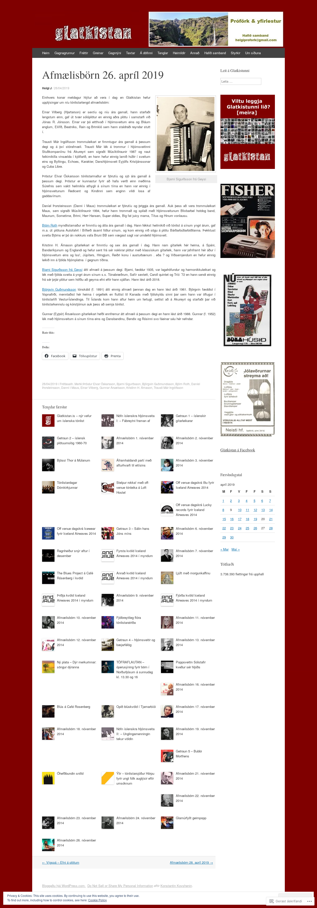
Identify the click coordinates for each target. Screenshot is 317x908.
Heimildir (179, 52)
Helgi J (47, 88)
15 (224, 518)
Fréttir (83, 52)
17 (239, 518)
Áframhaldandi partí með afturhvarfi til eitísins (134, 462)
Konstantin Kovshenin (176, 885)
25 (247, 528)
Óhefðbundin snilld (70, 773)
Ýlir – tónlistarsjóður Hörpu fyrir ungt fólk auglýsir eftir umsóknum (135, 778)
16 (232, 518)
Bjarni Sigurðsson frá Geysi (62, 269)
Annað (194, 52)
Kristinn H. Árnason (139, 387)
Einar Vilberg (89, 387)
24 (239, 528)
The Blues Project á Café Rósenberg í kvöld (75, 575)
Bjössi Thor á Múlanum (73, 460)
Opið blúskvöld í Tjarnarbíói (136, 706)
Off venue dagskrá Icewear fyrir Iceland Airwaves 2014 (76, 531)
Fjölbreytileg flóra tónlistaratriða (128, 620)
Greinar (98, 52)
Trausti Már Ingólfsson (168, 387)
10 (239, 509)
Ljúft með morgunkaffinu (193, 573)
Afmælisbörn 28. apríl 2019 (191, 862)
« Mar (224, 549)
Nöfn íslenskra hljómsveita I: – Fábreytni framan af (135, 418)
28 (271, 528)
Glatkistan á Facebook (237, 449)
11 (247, 509)
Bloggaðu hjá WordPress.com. (64, 885)
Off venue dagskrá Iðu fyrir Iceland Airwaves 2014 (195, 485)
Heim (46, 52)
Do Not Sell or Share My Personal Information (120, 885)
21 (271, 518)
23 (232, 528)
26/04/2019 (61, 88)
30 (232, 537)
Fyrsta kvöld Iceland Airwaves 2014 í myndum (134, 553)
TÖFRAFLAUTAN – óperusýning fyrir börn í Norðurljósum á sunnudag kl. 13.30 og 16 (134, 669)
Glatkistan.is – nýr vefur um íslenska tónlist (74, 418)
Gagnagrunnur (64, 52)
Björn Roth (49, 225)
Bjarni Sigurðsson (129, 384)
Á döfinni (146, 52)
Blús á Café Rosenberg (73, 706)
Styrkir (235, 52)
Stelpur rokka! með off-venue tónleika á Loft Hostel (132, 487)
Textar (130, 52)
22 (224, 528)
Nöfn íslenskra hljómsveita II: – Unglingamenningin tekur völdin (135, 733)
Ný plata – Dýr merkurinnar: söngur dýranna (76, 664)
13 (263, 509)
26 (255, 528)
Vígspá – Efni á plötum (60, 862)
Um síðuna (253, 52)
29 (224, 537)
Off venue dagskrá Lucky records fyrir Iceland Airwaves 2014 (194, 509)
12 (255, 509)
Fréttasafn (66, 384)
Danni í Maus (70, 387)
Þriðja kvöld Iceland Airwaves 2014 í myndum (75, 598)
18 (247, 518)
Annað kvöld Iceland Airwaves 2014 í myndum (134, 575)
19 (255, 518)
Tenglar (163, 52)
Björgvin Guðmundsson (59, 289)
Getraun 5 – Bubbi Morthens (189, 753)
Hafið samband (215, 52)
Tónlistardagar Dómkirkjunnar (67, 485)
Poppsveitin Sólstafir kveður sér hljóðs (191, 664)
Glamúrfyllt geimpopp (191, 817)
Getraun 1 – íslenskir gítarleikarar (191, 418)
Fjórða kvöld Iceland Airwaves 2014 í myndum (194, 598)
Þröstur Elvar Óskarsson (99, 384)
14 (271, 509)
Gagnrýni (114, 52)
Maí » (236, 549)
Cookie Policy (97, 900)
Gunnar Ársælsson (112, 387)
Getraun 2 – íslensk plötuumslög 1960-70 (72, 440)
